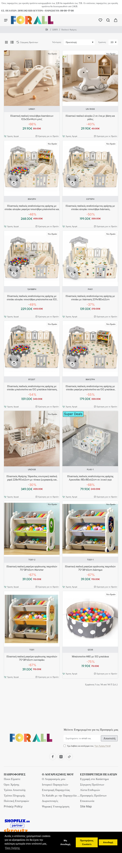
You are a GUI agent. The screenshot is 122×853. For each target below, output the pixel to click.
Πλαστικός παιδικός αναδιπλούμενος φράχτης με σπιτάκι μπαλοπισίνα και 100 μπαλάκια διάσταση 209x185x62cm (32, 388)
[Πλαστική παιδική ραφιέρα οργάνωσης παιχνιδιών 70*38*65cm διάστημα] (90, 529)
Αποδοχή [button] (108, 842)
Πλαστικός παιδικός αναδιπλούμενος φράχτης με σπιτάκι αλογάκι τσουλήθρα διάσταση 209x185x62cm (90, 207)
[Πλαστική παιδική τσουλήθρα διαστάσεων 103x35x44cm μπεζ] (32, 78)
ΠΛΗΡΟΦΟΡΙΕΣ (15, 774)
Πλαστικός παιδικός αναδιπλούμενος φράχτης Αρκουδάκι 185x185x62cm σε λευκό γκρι (90, 478)
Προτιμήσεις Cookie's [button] (86, 842)
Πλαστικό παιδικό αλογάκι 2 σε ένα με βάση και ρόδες (90, 117)
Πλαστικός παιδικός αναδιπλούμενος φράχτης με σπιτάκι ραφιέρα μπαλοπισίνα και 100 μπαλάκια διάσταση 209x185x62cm (90, 388)
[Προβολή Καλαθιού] (115, 20)
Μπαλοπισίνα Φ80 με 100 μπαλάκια (90, 656)
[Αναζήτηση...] (108, 20)
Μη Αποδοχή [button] (65, 842)
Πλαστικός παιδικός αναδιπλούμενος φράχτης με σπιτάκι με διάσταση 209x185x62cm (90, 298)
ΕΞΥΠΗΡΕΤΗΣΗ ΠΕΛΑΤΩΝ (98, 774)
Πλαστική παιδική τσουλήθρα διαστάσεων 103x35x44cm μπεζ (31, 117)
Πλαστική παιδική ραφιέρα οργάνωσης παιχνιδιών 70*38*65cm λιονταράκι (32, 658)
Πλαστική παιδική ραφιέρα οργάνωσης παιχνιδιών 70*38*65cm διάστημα (90, 568)
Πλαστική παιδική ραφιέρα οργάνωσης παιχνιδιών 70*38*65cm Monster (32, 568)
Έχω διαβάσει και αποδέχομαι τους (89, 746)
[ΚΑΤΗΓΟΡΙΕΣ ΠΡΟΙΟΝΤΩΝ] (6, 20)
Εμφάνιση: (102, 42)
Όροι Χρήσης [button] (12, 848)
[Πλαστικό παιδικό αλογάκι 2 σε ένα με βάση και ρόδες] (90, 78)
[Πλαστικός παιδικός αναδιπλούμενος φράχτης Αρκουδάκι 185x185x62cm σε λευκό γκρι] (90, 438)
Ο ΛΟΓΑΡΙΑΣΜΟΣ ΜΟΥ (58, 774)
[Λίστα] (12, 42)
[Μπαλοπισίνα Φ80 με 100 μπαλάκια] (90, 619)
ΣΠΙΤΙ (55, 29)
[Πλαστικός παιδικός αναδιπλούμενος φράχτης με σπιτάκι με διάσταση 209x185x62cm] (90, 258)
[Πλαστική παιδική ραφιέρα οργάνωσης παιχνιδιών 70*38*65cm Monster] (32, 529)
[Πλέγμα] (6, 42)
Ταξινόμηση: (56, 42)
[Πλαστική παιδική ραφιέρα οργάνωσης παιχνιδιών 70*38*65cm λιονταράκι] (32, 619)
